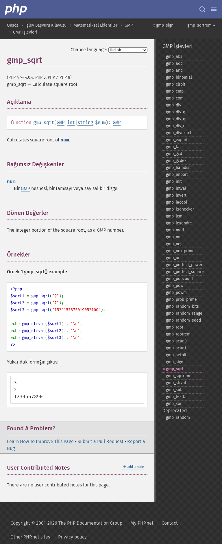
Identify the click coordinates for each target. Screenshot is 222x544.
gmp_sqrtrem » (201, 25)
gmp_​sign (174, 361)
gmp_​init (174, 181)
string (85, 122)
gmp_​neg (174, 243)
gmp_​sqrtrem (178, 375)
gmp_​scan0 (176, 341)
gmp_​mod (175, 230)
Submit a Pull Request (100, 441)
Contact (170, 523)
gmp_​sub (174, 389)
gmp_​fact (174, 146)
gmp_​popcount (179, 278)
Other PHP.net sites (30, 537)
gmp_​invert (176, 195)
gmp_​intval (176, 188)
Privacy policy (72, 537)
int (71, 122)
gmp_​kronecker (180, 209)
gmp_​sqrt (175, 368)
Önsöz (12, 25)
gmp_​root (174, 327)
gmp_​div (173, 105)
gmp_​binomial (179, 77)
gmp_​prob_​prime (181, 299)
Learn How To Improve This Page (40, 441)
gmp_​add (174, 63)
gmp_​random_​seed (183, 320)
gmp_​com (175, 98)
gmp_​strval (176, 382)
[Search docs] (202, 9)
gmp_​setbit (176, 355)
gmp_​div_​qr (176, 119)
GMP (129, 25)
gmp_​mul (174, 237)
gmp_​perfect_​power (184, 264)
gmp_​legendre (179, 223)
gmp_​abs (174, 56)
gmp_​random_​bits (182, 306)
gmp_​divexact (178, 132)
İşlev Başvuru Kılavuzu (45, 25)
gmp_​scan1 (176, 348)
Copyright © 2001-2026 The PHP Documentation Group (66, 523)
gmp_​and (174, 70)
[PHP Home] (16, 9)
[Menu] (214, 9)
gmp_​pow (174, 285)
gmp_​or (173, 257)
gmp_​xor (174, 403)
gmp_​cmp (175, 91)
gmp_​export (177, 139)
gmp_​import (177, 174)
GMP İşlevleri (25, 32)
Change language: (89, 49)
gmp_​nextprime (180, 250)
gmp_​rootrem (178, 334)
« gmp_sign (163, 25)
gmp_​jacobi (176, 202)
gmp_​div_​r (175, 125)
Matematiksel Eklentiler (95, 25)
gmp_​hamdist (178, 167)
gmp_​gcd (174, 153)
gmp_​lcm (174, 216)
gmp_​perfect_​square (185, 271)
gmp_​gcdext (177, 160)
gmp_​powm (176, 292)
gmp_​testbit (177, 396)
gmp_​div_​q (175, 112)
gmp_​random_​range (184, 313)
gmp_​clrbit (175, 84)
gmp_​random (178, 417)
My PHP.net (141, 523)
